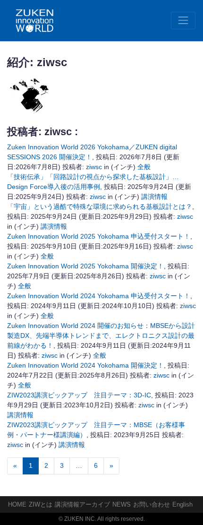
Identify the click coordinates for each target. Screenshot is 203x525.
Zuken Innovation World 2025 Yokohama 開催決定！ (85, 266)
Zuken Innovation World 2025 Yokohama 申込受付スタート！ (98, 236)
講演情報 (154, 196)
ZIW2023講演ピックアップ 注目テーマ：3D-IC (79, 395)
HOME (17, 504)
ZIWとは (40, 504)
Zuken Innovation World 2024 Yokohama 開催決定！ (85, 365)
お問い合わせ (151, 504)
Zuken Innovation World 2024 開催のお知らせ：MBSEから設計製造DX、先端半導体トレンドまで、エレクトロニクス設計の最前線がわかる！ (101, 335)
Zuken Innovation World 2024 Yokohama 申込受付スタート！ (98, 296)
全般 (144, 167)
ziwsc (94, 167)
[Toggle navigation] (183, 20)
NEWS (121, 504)
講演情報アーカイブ (82, 504)
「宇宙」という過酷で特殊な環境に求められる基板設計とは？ (99, 206)
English (182, 504)
